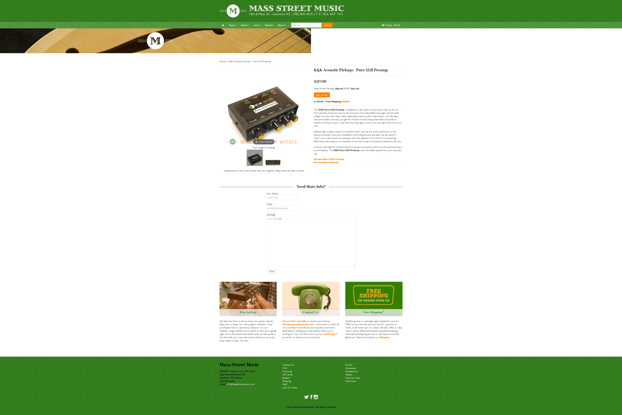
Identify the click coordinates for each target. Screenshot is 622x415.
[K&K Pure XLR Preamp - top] (273, 158)
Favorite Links (352, 377)
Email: (269, 204)
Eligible (346, 101)
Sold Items (350, 381)
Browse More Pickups (326, 162)
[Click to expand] (264, 106)
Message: (271, 214)
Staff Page (329, 334)
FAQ (284, 368)
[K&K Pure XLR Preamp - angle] (255, 158)
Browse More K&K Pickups (329, 159)
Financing (287, 371)
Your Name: (273, 193)
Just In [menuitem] (256, 25)
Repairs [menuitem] (269, 25)
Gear (232, 25)
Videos (348, 374)
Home (222, 61)
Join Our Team (290, 387)
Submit (327, 25)
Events (348, 365)
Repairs (286, 377)
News (244, 25)
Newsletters (351, 371)
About (281, 25)
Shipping (384, 337)
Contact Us (288, 365)
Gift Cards (287, 374)
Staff (284, 384)
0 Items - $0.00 (392, 25)
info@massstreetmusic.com (298, 324)
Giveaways (350, 368)
